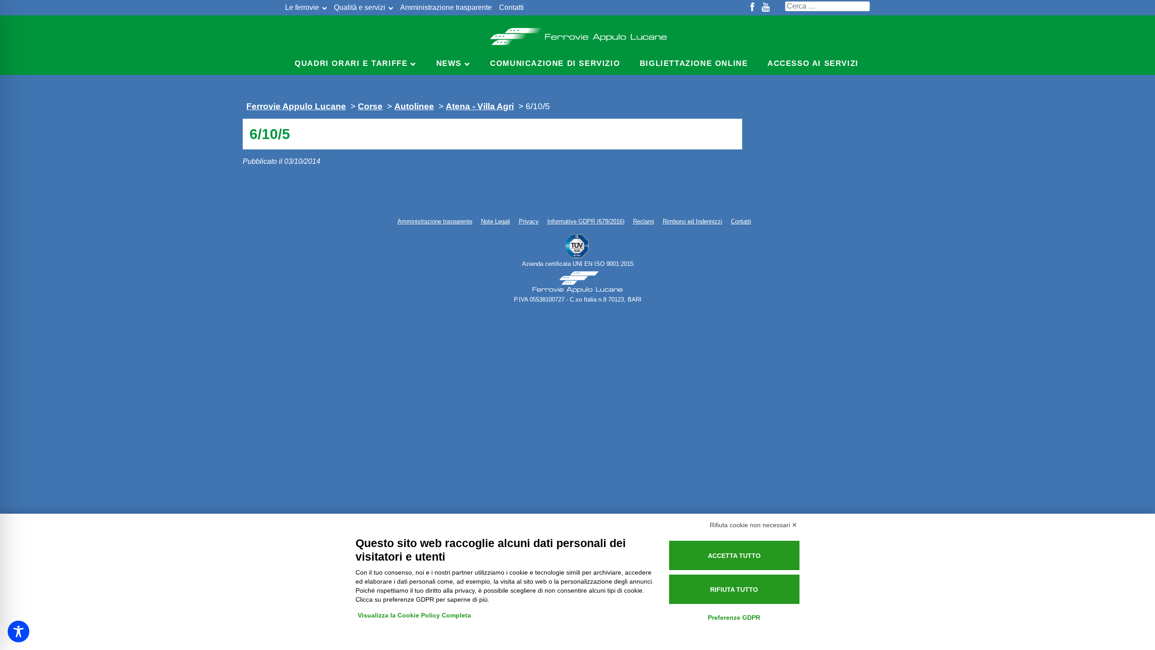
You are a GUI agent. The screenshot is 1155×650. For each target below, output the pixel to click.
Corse (370, 106)
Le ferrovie (302, 7)
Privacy (529, 221)
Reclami (643, 221)
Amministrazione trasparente (446, 7)
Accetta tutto (734, 555)
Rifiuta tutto (734, 589)
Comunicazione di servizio (555, 63)
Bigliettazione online (694, 63)
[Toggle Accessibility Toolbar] (18, 631)
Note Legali (495, 221)
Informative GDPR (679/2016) (585, 221)
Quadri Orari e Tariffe (351, 63)
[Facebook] (752, 7)
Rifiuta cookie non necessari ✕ (753, 525)
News (449, 63)
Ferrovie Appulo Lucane (577, 34)
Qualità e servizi (359, 7)
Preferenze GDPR (734, 617)
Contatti (511, 7)
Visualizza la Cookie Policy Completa (414, 615)
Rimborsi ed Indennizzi (692, 221)
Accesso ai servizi (813, 63)
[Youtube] (766, 7)
